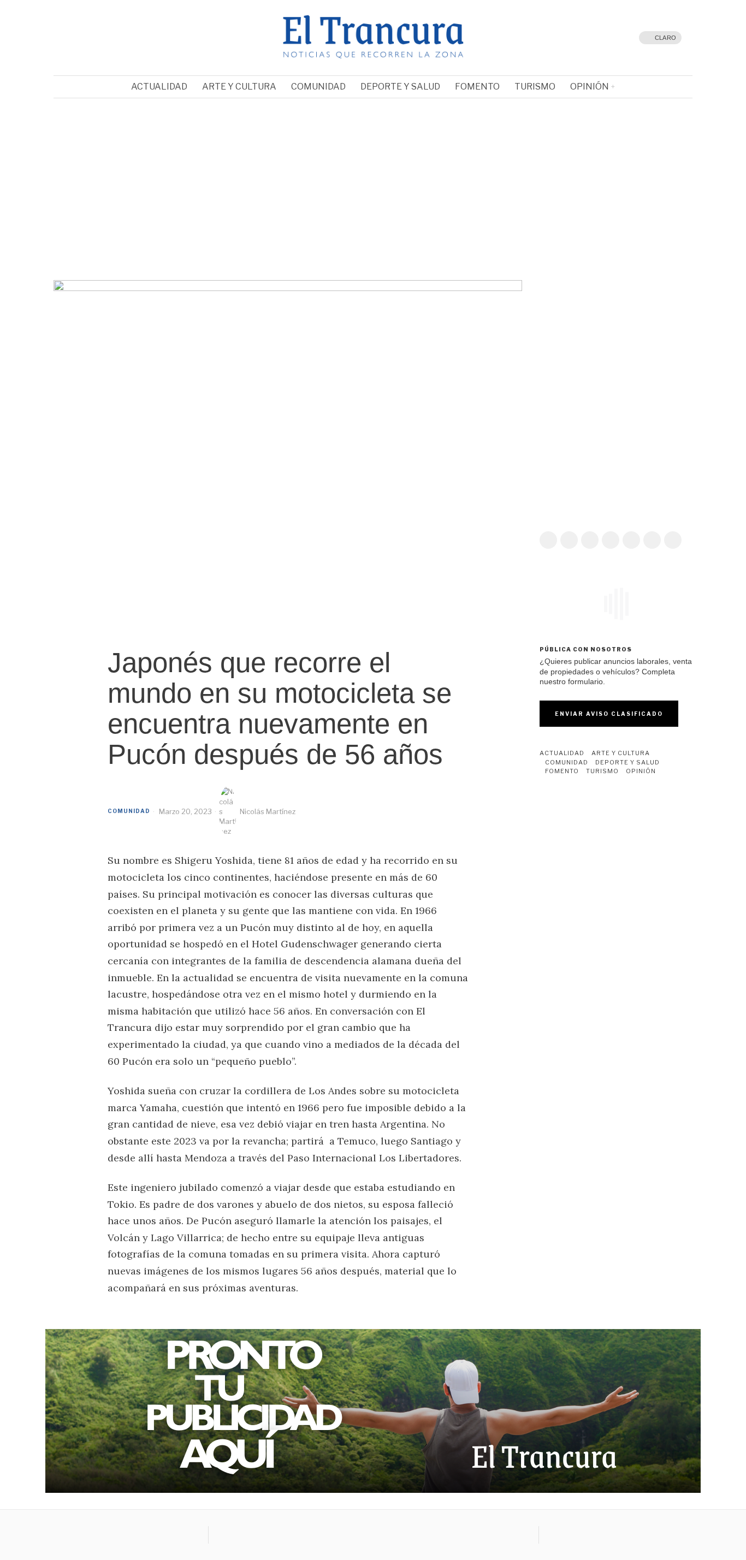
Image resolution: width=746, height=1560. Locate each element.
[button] (70, 178)
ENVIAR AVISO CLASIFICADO (609, 713)
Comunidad (129, 811)
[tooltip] (86, 37)
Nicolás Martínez (267, 811)
